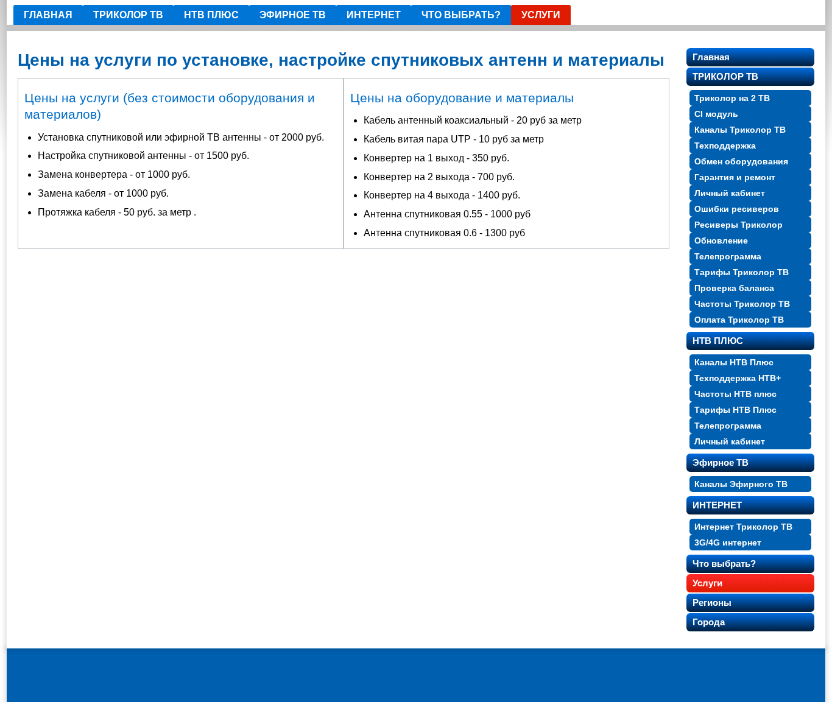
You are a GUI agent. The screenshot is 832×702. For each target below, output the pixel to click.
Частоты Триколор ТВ (742, 304)
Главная (48, 15)
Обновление (721, 240)
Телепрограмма (727, 256)
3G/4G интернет (727, 542)
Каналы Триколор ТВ (740, 130)
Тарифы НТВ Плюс (735, 410)
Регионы (712, 602)
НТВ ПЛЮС (211, 15)
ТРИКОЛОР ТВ (128, 15)
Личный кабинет (729, 193)
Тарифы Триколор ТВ (741, 272)
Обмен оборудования (741, 161)
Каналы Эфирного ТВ (741, 484)
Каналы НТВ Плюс (734, 362)
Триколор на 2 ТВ (732, 98)
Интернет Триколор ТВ (743, 527)
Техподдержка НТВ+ (737, 378)
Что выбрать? (461, 15)
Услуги (540, 15)
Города (709, 622)
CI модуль (716, 114)
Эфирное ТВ (292, 15)
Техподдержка (725, 145)
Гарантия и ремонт (734, 177)
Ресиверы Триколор (738, 225)
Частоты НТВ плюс (735, 394)
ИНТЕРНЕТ (374, 15)
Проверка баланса (734, 288)
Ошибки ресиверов (736, 209)
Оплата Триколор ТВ (739, 320)
